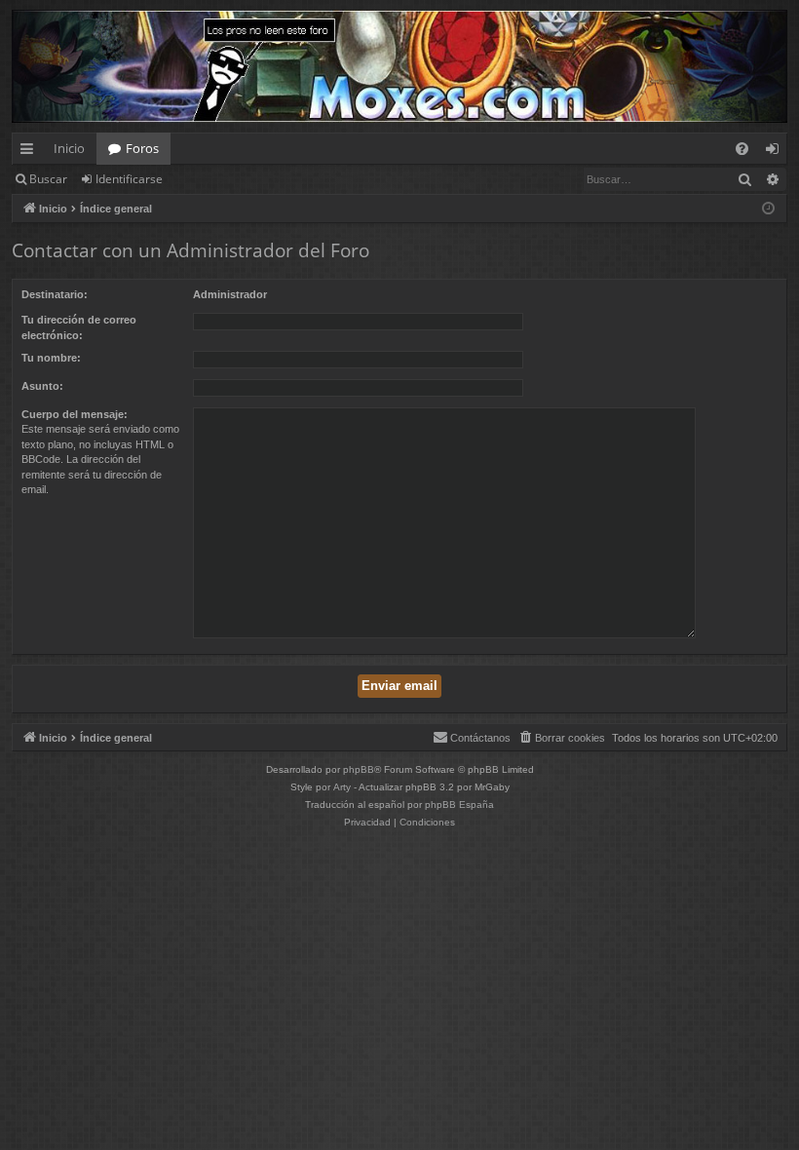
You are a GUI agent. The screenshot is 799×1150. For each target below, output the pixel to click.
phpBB (358, 769)
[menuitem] (742, 149)
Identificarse (129, 179)
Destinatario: (54, 294)
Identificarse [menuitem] (776, 152)
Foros (142, 148)
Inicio (69, 148)
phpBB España (459, 804)
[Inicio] (399, 66)
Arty (342, 787)
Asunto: (42, 386)
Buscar (48, 179)
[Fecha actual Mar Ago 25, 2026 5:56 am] (768, 209)
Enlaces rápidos (30, 152)
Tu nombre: (51, 358)
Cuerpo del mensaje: (74, 414)
